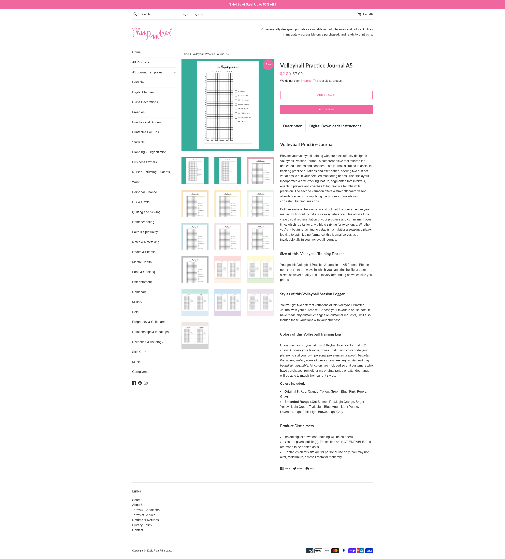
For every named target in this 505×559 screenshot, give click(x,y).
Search (137, 500)
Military (137, 302)
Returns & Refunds (145, 520)
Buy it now (326, 109)
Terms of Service (143, 515)
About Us (138, 504)
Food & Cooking (143, 272)
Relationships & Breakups (150, 332)
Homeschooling (143, 222)
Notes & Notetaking (145, 242)
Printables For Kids (145, 132)
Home (136, 52)
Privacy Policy (142, 525)
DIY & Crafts (141, 202)
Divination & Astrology (147, 342)
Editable (138, 82)
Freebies (138, 112)
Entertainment (142, 282)
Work (135, 182)
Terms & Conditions (146, 510)
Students (138, 142)
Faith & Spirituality (145, 232)
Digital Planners (143, 92)
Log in (185, 14)
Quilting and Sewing (146, 212)
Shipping (305, 80)
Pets (135, 312)
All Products (140, 62)
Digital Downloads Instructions (335, 126)
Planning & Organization (149, 152)
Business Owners (144, 162)
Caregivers (140, 371)
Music (136, 362)
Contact (137, 530)
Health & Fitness (143, 252)
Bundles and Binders (147, 122)
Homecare (139, 292)
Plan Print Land (162, 550)
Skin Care (139, 352)
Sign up (198, 14)
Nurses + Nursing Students (151, 172)
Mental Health (142, 262)
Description (292, 126)
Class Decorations (145, 102)
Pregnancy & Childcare (148, 322)
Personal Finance (144, 192)
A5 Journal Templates (154, 72)
